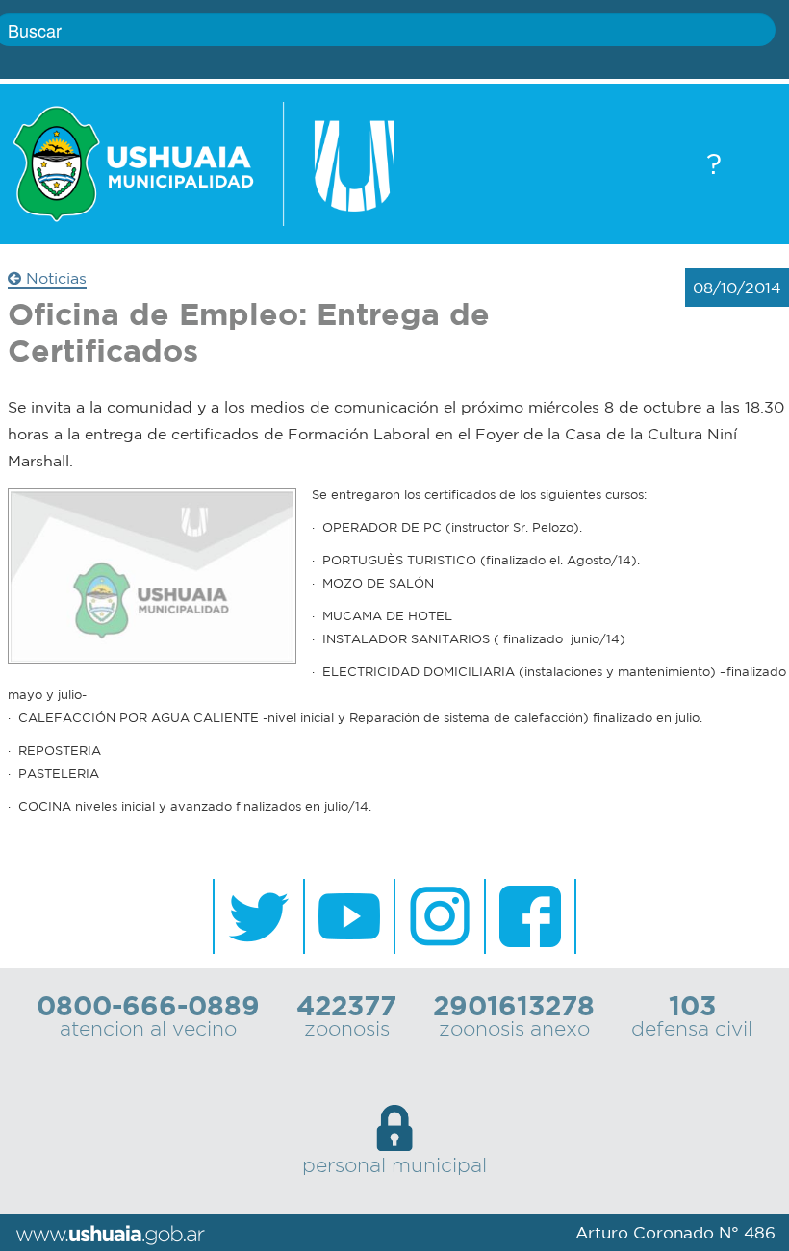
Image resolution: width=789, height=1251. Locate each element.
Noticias (54, 278)
